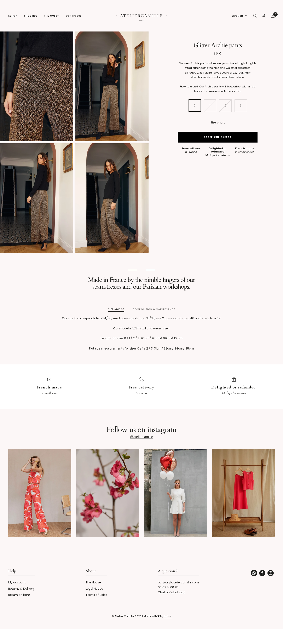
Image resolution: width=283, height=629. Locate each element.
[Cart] (273, 16)
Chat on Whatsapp (171, 592)
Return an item (19, 595)
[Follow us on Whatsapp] (254, 573)
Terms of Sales (96, 595)
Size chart (217, 122)
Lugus (168, 616)
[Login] (264, 15)
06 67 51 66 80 (168, 587)
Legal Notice (94, 589)
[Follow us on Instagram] (270, 573)
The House (93, 582)
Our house (73, 15)
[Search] (255, 16)
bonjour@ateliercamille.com (178, 582)
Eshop (12, 15)
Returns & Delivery (21, 589)
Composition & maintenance (154, 309)
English (237, 15)
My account (17, 582)
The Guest (51, 15)
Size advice (116, 309)
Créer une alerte (218, 136)
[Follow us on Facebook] (262, 573)
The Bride (30, 15)
